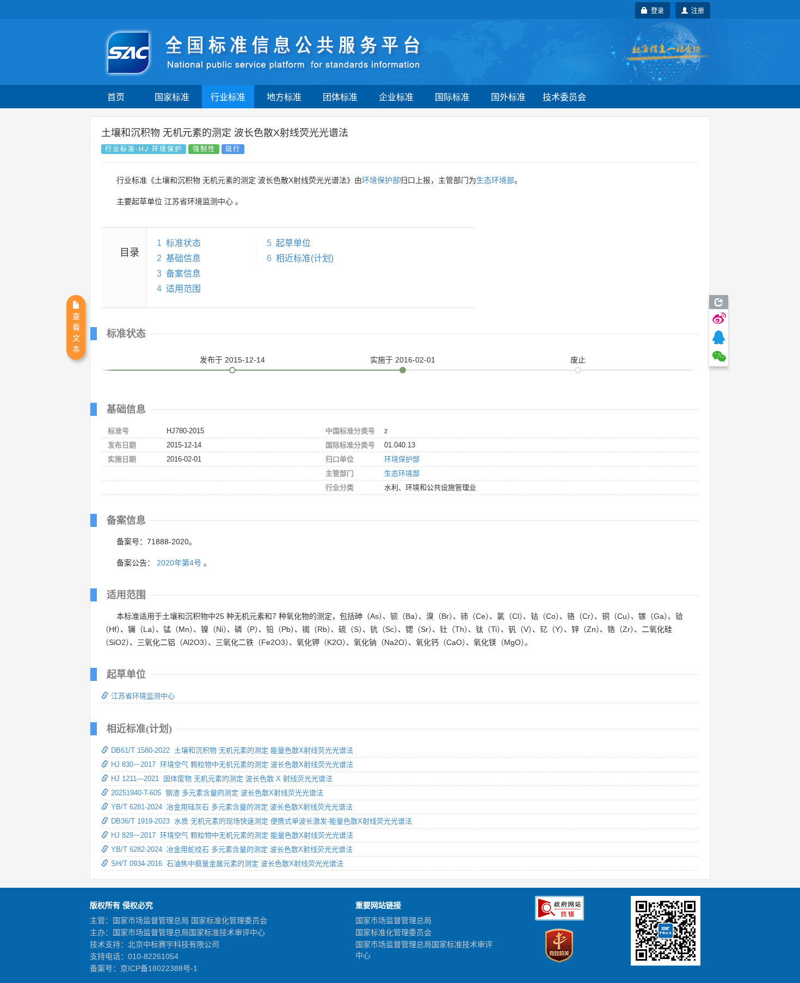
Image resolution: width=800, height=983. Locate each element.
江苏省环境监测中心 (143, 696)
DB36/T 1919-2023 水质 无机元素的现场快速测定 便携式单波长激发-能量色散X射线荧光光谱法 (261, 821)
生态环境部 (495, 180)
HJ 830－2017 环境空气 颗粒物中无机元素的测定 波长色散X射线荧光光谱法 (232, 764)
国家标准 (172, 96)
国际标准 (452, 96)
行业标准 (228, 96)
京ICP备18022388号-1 (159, 968)
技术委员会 (564, 96)
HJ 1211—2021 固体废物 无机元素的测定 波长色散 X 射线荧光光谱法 (222, 779)
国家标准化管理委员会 (393, 932)
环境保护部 (381, 180)
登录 (656, 10)
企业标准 (396, 96)
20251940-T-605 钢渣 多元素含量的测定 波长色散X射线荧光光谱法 (217, 793)
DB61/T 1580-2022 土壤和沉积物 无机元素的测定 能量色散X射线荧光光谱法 (232, 750)
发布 (232, 359)
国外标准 (508, 96)
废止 (578, 359)
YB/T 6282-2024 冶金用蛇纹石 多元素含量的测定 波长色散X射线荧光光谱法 (232, 849)
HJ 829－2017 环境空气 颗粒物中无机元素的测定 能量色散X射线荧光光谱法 (232, 835)
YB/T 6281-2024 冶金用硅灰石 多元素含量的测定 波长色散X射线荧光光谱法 (232, 807)
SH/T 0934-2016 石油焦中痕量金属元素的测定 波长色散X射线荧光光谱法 (227, 863)
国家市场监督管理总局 (393, 920)
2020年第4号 (179, 562)
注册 (696, 10)
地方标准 (284, 96)
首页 (116, 96)
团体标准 (340, 96)
